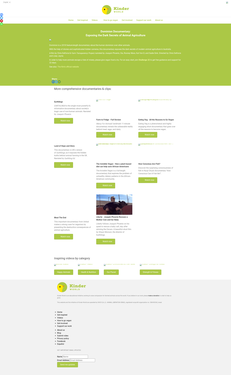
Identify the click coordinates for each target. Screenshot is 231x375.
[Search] (175, 20)
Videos (95, 20)
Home (71, 20)
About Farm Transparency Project (66, 72)
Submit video (62, 336)
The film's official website (68, 67)
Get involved (127, 20)
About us (159, 20)
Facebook (61, 341)
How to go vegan (110, 20)
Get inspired (82, 20)
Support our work (143, 20)
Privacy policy (63, 338)
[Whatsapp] (1, 23)
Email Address (63, 360)
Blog (59, 333)
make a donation (153, 296)
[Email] (59, 81)
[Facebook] (53, 81)
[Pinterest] (1, 20)
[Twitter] (56, 81)
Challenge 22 (144, 60)
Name (59, 356)
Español (60, 344)
